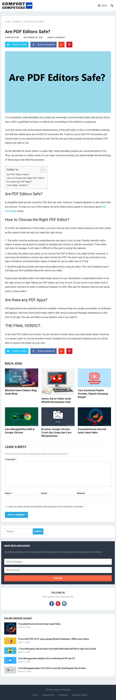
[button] (102, 5)
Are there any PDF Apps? (19, 181)
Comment (10, 459)
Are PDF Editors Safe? (18, 174)
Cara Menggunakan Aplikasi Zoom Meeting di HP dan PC (46, 658)
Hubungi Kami (48, 695)
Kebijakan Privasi (79, 695)
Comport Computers (61, 690)
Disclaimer (63, 695)
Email (44, 493)
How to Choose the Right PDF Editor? (26, 178)
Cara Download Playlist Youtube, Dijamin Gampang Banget (93, 393)
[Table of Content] (42, 170)
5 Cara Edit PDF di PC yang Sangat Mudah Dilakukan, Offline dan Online (53, 639)
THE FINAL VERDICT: (18, 185)
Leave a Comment (56, 37)
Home (7, 22)
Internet (17, 22)
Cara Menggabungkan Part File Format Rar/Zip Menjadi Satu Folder (52, 668)
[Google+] (61, 44)
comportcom (12, 37)
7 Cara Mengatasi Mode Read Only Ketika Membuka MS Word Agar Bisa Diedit (57, 649)
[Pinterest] (69, 44)
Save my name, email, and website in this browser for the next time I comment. (46, 506)
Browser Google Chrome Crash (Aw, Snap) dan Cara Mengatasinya (56, 432)
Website (81, 493)
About (35, 695)
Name (8, 493)
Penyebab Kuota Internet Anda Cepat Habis (39, 624)
